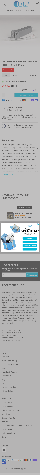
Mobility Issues (29, 241)
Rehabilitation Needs (29, 249)
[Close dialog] (38, 224)
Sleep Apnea (29, 238)
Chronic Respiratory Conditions (29, 245)
